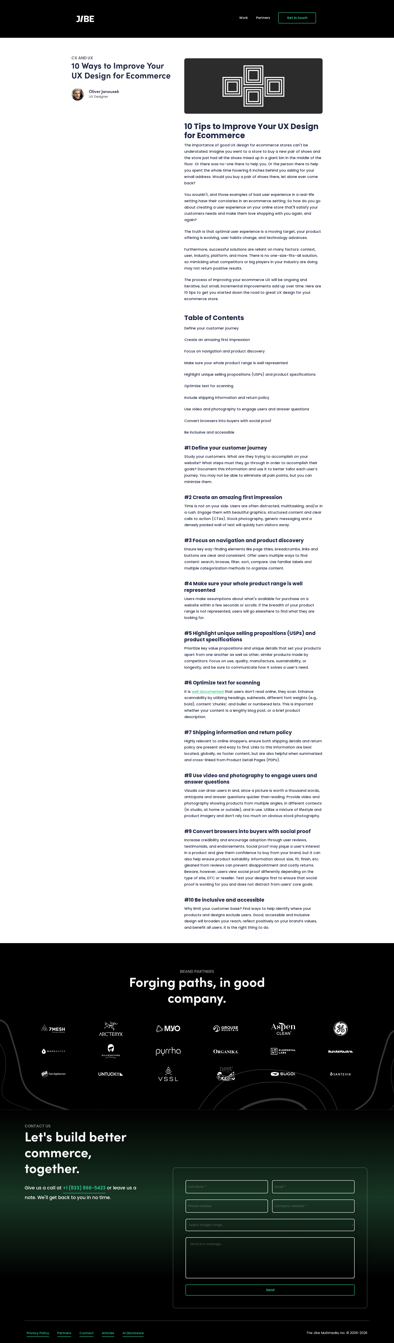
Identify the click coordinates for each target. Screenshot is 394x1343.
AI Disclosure (133, 1333)
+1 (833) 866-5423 (84, 1188)
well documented (208, 691)
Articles (108, 1333)
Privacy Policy (38, 1333)
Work (243, 17)
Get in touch (297, 17)
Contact (86, 1333)
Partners (263, 17)
